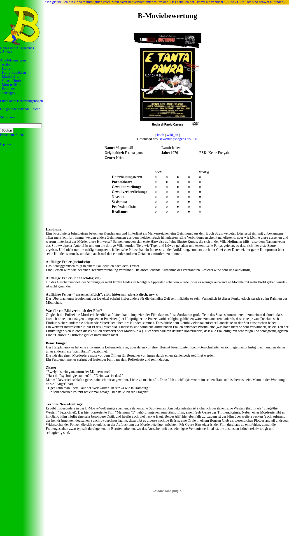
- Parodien (7, 89)
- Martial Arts (9, 76)
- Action (6, 64)
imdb (160, 135)
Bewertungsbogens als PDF (178, 139)
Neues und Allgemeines (17, 48)
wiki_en (172, 135)
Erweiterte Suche (12, 135)
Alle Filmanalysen (13, 60)
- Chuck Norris (10, 80)
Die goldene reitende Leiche (20, 109)
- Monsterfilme (10, 85)
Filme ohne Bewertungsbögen (21, 101)
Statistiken (7, 117)
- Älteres (6, 52)
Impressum (6, 144)
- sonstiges (7, 93)
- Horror (6, 68)
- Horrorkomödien (13, 72)
